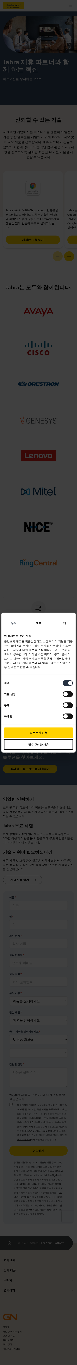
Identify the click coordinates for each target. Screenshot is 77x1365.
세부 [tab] (38, 622)
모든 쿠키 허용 (38, 732)
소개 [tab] (63, 622)
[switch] (68, 694)
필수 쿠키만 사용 (38, 744)
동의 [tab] (13, 622)
